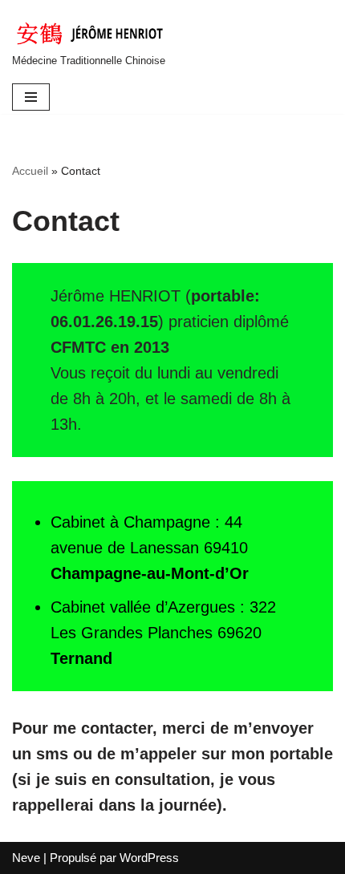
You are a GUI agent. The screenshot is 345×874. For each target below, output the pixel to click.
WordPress (149, 857)
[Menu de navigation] (31, 97)
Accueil (30, 170)
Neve (26, 857)
